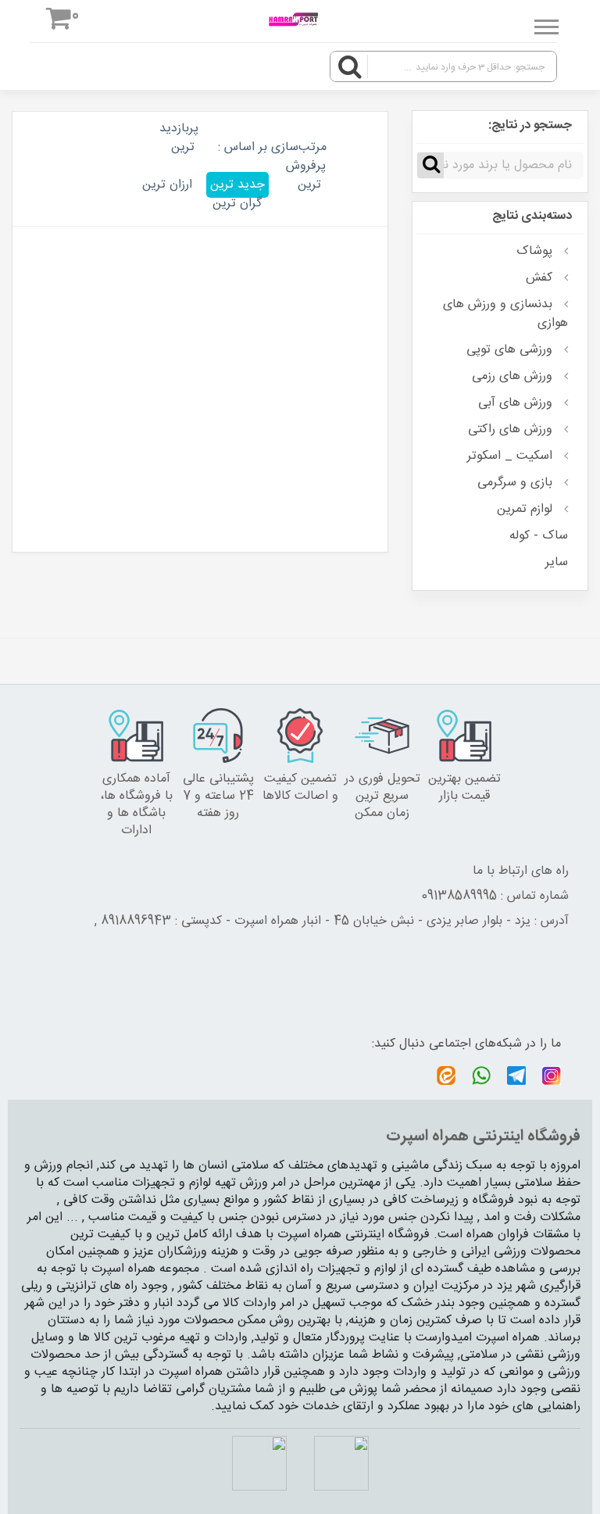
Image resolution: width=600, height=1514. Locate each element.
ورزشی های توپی (511, 349)
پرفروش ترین (306, 175)
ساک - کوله (538, 535)
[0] (59, 22)
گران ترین (237, 203)
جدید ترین (237, 184)
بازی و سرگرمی (516, 482)
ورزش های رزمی (514, 376)
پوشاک (536, 251)
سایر (556, 562)
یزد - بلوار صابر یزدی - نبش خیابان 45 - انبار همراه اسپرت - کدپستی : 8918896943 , (312, 921)
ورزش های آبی (517, 402)
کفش (541, 277)
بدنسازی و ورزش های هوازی (505, 313)
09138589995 (459, 896)
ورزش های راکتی (512, 429)
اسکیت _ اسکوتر (511, 456)
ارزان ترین (167, 184)
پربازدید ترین (178, 138)
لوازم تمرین (526, 509)
